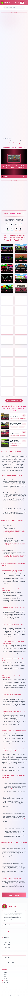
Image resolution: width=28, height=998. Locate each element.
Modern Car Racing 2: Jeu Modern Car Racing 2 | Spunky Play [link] (14, 140)
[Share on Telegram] (11, 229)
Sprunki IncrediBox (6, 769)
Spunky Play (12, 788)
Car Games (9, 138)
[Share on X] (7, 224)
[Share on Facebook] (11, 224)
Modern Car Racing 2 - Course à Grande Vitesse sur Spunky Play (15, 166)
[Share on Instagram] (16, 224)
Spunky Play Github (7, 924)
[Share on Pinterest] (20, 229)
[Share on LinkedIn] (20, 224)
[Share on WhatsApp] (7, 229)
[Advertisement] (14, 74)
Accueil (4, 138)
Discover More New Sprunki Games (14, 400)
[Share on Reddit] (16, 229)
